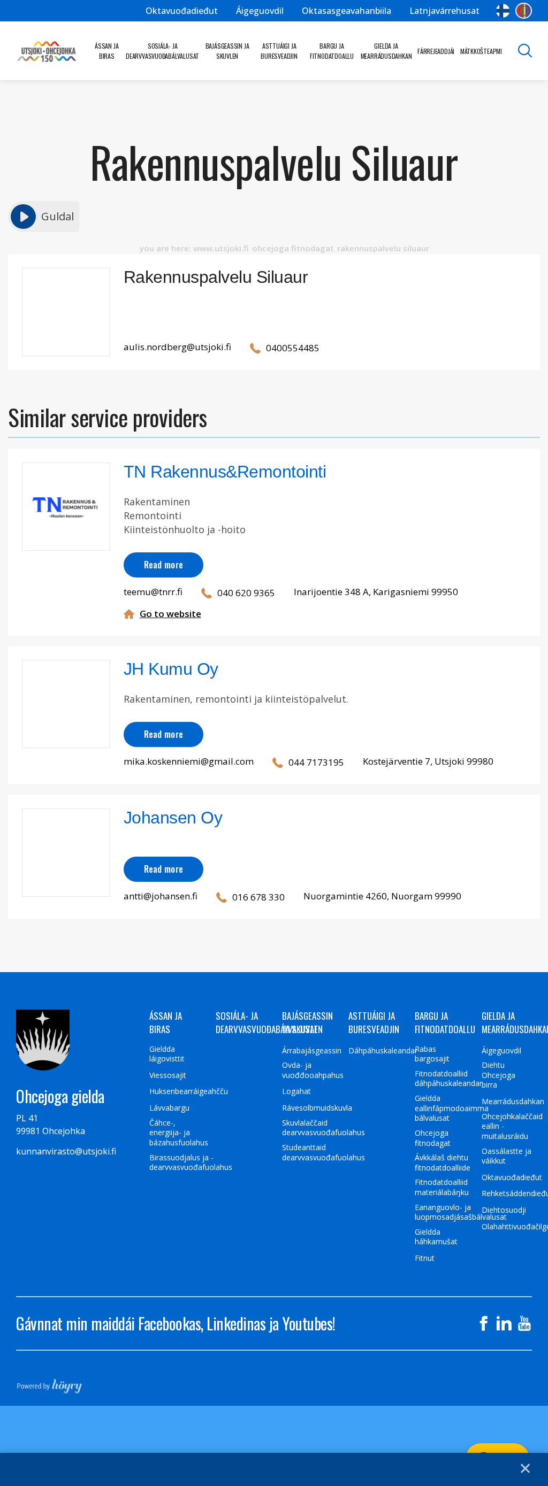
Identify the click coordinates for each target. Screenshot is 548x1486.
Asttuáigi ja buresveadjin (279, 51)
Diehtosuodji (504, 1210)
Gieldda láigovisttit (167, 1054)
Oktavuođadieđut (182, 11)
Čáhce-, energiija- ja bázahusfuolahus (178, 1133)
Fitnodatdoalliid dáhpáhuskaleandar (448, 1079)
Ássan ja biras (106, 51)
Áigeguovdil (260, 11)
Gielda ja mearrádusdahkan (386, 51)
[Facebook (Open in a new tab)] (483, 1323)
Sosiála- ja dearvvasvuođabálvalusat (162, 51)
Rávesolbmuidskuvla (317, 1108)
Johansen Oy (173, 817)
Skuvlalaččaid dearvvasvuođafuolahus (323, 1128)
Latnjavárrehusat (444, 11)
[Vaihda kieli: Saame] (523, 11)
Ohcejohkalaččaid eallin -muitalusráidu (512, 1126)
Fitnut (425, 1258)
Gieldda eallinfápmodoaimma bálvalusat (452, 1108)
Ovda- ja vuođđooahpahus (313, 1070)
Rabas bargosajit (432, 1054)
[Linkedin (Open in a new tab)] (504, 1323)
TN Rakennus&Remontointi (225, 471)
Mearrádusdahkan (513, 1101)
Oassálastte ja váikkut (506, 1156)
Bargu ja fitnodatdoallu (332, 51)
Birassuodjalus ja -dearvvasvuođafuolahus (190, 1163)
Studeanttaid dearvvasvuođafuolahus (323, 1152)
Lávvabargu (169, 1108)
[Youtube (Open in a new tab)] (524, 1323)
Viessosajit (167, 1075)
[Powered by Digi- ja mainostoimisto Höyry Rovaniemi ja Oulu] (49, 1382)
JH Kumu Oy (171, 669)
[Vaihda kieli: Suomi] (503, 11)
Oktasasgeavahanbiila (346, 11)
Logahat (296, 1091)
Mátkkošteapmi (481, 51)
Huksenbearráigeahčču (188, 1091)
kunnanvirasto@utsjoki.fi (66, 1151)
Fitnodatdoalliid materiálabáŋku (442, 1187)
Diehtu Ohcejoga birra (498, 1075)
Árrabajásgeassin (311, 1051)
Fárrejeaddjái (435, 51)
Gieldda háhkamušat (436, 1237)
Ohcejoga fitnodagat (433, 1138)
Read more (164, 564)
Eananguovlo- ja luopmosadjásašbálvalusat (461, 1212)
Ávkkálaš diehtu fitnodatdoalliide (442, 1163)
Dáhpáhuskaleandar (382, 1051)
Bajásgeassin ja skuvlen (227, 51)
